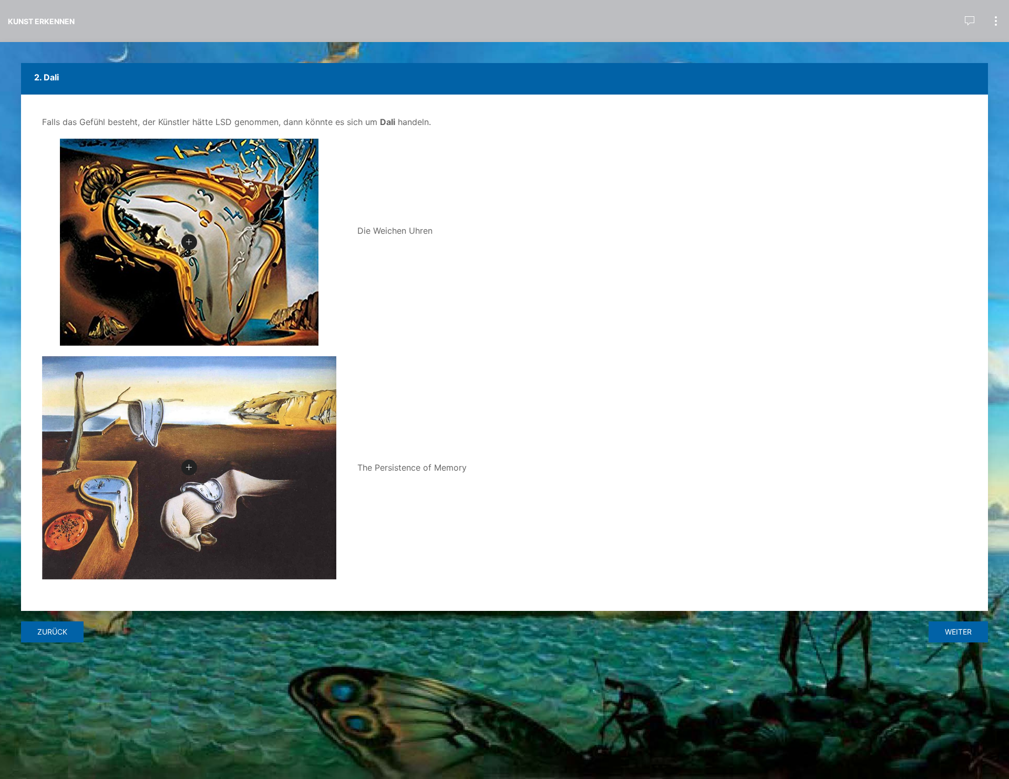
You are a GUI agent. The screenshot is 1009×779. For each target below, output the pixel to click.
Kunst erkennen (41, 21)
